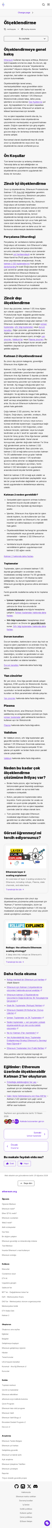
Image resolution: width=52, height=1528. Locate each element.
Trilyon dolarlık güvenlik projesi (14, 1478)
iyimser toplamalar (12, 717)
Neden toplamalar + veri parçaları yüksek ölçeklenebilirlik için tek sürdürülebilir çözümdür (26, 1025)
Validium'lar (17, 339)
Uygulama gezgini (9, 1283)
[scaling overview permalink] (3, 52)
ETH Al (4, 1278)
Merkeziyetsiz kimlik (10, 1306)
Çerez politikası (26, 1517)
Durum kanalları (11, 665)
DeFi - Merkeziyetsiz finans (13, 1297)
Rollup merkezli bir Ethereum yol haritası (26, 979)
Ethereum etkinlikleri (10, 1394)
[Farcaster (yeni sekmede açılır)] (23, 1486)
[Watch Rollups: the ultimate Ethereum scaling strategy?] (26, 933)
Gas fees (5, 1232)
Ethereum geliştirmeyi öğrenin (14, 1348)
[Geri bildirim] (47, 1523)
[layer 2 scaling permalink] (3, 356)
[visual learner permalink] (3, 835)
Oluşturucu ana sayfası (11, 1329)
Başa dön (28, 1183)
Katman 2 (5, 1315)
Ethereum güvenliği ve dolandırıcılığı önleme (19, 1241)
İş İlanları (26, 1505)
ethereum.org (9, 1191)
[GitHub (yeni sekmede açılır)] (16, 1486)
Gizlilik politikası (26, 1509)
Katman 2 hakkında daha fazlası (18, 556)
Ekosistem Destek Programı (14, 1422)
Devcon (6, 1427)
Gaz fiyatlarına (35, 102)
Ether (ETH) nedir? (9, 1213)
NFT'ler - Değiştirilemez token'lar (15, 1292)
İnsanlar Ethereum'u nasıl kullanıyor (16, 1250)
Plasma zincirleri (35, 339)
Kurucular (5, 1371)
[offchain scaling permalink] (3, 300)
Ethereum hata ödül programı (13, 1408)
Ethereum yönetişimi (10, 1469)
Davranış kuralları (26, 1501)
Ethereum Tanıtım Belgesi (12, 1441)
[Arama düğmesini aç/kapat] (43, 4)
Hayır (26, 1163)
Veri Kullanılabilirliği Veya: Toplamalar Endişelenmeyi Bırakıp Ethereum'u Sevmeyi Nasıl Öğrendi (27, 1040)
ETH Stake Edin (8, 1311)
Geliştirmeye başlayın (10, 1343)
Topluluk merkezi (9, 1385)
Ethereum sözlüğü (9, 1255)
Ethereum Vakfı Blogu (11, 1418)
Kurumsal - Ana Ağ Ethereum (14, 1366)
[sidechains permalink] (3, 676)
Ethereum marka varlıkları (26, 1496)
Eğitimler (5, 1334)
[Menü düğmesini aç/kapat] (48, 4)
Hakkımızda (26, 1492)
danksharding (10, 267)
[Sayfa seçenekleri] (18, 29)
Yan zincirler (9, 698)
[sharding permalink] (3, 237)
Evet (12, 1163)
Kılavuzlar (6, 1269)
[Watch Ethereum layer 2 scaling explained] (26, 857)
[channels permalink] (3, 636)
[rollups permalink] (3, 563)
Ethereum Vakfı (8, 1413)
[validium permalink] (3, 732)
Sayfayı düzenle (29, 29)
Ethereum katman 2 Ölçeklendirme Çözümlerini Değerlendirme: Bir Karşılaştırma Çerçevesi (27, 998)
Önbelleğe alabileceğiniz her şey (21, 1082)
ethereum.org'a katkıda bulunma (15, 1399)
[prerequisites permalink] (3, 155)
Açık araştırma (7, 1459)
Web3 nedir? (7, 1223)
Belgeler (5, 1339)
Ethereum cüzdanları (10, 1218)
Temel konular (7, 1357)
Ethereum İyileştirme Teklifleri (13, 1464)
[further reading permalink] (3, 973)
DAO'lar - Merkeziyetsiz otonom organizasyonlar (21, 1301)
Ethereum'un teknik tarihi (12, 1455)
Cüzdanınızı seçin (9, 1274)
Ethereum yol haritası (10, 1446)
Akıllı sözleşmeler (9, 1227)
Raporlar (5, 1473)
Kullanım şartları (26, 1513)
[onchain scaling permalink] (3, 183)
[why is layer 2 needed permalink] (3, 494)
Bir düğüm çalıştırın (9, 1236)
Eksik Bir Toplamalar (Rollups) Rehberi (26, 1005)
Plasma (7, 725)
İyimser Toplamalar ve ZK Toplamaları (25, 1017)
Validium (7, 758)
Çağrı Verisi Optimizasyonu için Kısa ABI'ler (26, 1096)
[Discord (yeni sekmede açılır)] (35, 1486)
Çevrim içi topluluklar (10, 1390)
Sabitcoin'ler (7, 1288)
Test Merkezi (7, 1246)
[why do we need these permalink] (3, 773)
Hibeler (5, 1353)
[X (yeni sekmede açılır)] (29, 1486)
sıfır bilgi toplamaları (24, 327)
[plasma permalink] (3, 706)
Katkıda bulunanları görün (32, 1121)
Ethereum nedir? (8, 1209)
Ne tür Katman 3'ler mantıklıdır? (22, 1033)
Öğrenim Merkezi (9, 1204)
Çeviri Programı (8, 1404)
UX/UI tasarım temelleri (11, 1362)
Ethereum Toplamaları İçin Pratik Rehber (26, 1048)
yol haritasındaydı (21, 254)
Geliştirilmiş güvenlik (10, 1450)
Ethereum (8, 60)
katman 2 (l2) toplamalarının (17, 263)
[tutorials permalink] (3, 1072)
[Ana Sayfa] (3, 4)
